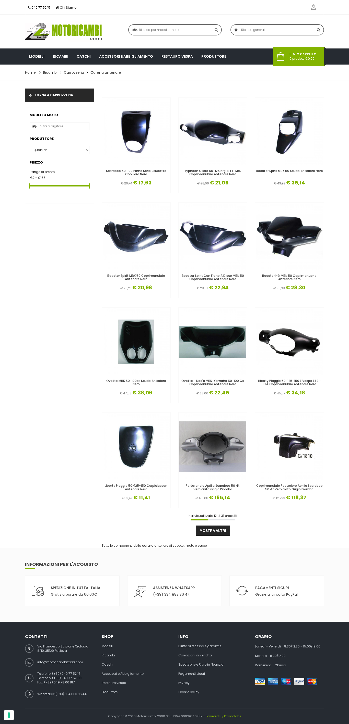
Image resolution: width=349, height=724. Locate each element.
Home (30, 72)
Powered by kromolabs (223, 716)
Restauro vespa (177, 56)
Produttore (213, 56)
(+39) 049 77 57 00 (67, 678)
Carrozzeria (74, 72)
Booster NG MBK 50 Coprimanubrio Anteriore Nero (289, 277)
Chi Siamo (68, 7)
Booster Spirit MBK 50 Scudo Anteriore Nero (289, 170)
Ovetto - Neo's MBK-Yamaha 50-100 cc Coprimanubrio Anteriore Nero (212, 382)
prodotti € (302, 56)
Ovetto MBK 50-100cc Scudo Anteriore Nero (136, 382)
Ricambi (60, 56)
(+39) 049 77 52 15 (66, 673)
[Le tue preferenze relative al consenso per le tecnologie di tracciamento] (9, 715)
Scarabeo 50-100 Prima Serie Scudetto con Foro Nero (136, 172)
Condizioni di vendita (195, 655)
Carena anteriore (105, 72)
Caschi (84, 56)
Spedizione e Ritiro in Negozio (200, 665)
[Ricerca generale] (318, 30)
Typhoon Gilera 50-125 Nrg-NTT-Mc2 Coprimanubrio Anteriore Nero (212, 172)
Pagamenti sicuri (191, 674)
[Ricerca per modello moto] (216, 30)
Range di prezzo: (42, 172)
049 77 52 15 (40, 7)
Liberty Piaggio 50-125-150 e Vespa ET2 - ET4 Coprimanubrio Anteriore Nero (289, 382)
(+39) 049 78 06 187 (59, 682)
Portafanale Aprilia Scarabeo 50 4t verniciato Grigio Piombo (213, 487)
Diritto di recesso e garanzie (199, 646)
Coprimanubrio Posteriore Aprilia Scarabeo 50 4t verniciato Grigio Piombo (289, 487)
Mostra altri (213, 531)
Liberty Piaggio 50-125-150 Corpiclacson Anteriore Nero (136, 487)
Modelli (36, 56)
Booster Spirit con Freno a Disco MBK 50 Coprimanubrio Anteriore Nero (213, 277)
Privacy (184, 683)
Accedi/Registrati (313, 7)
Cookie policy (188, 692)
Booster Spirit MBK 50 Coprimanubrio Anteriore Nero (136, 277)
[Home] (63, 31)
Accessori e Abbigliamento (126, 56)
